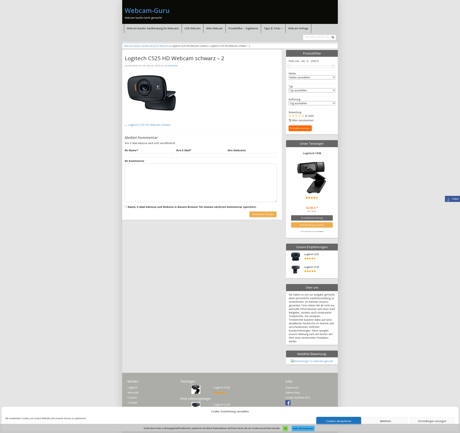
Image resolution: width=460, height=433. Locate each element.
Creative (132, 397)
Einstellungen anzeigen (432, 421)
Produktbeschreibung (312, 217)
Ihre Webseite (237, 150)
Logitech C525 (311, 254)
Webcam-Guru (147, 10)
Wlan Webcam (214, 28)
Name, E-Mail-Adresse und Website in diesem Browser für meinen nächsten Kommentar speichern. (192, 207)
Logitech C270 (311, 267)
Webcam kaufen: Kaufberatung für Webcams (153, 28)
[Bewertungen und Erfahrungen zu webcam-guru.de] (312, 361)
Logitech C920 (312, 153)
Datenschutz (292, 392)
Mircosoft (133, 392)
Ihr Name (131, 150)
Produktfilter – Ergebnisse (243, 28)
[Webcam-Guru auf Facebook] (288, 402)
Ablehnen (385, 421)
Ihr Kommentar (134, 161)
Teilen (455, 199)
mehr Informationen (303, 428)
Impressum (291, 387)
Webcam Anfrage (298, 28)
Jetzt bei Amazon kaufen (312, 225)
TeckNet (132, 402)
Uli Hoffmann (171, 65)
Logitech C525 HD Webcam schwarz (149, 124)
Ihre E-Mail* (183, 150)
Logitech (132, 387)
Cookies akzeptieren (338, 421)
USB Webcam (193, 28)
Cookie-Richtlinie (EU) (297, 397)
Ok (285, 428)
